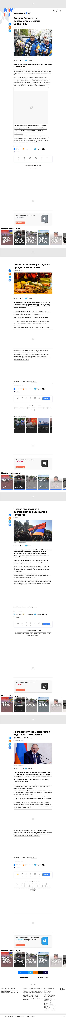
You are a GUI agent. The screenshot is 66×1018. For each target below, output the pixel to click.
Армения (35, 633)
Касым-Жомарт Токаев (47, 888)
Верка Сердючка (33, 168)
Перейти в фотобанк (29, 57)
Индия (47, 886)
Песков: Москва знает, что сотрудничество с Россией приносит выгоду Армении (32, 584)
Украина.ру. (34, 381)
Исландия (49, 633)
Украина (21, 407)
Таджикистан (17, 888)
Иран (26, 888)
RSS (35, 984)
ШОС (22, 883)
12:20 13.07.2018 (17, 26)
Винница (45, 407)
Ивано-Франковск (39, 407)
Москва (40, 633)
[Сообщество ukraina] (25, 972)
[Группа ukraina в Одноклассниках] (35, 972)
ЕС (15, 633)
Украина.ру (17, 407)
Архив (31, 984)
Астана (29, 635)
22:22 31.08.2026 (17, 517)
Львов (29, 407)
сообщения (29, 138)
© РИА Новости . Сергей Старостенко (19, 57)
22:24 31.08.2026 (17, 270)
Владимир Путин (28, 883)
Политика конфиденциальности (30, 996)
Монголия (30, 888)
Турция (22, 888)
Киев (25, 407)
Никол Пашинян (43, 883)
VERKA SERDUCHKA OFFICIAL (27, 136)
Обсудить (46, 398)
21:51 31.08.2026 (17, 740)
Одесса (49, 407)
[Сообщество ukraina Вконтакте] (20, 972)
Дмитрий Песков (26, 633)
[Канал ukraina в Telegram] (30, 972)
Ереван (32, 635)
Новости (33, 407)
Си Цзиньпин (33, 890)
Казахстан (40, 886)
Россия (33, 410)
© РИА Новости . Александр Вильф (19, 295)
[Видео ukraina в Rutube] (45, 972)
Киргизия (35, 888)
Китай (44, 886)
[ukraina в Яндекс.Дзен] (40, 972)
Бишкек (35, 886)
